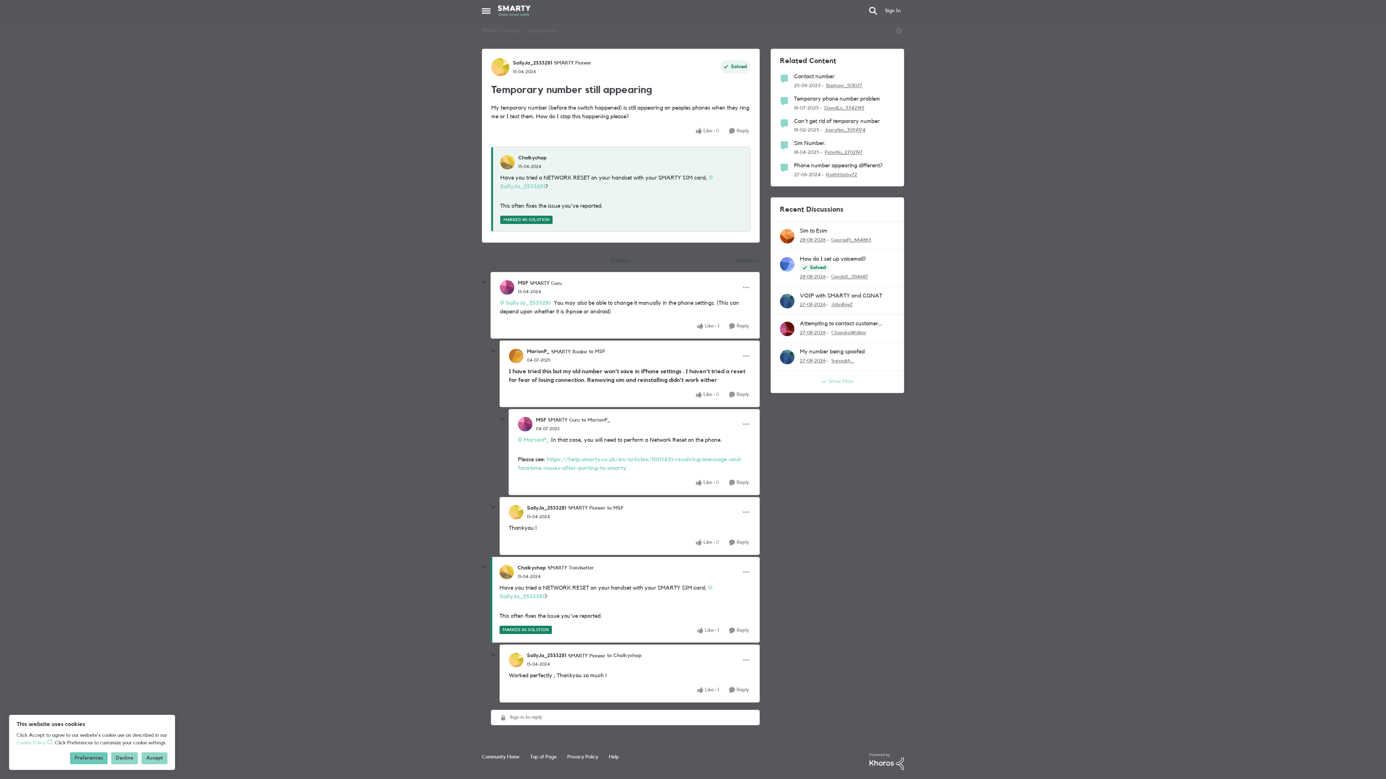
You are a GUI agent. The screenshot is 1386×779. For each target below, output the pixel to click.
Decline (124, 758)
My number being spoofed (832, 352)
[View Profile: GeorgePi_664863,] (787, 236)
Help (614, 757)
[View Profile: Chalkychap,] (507, 162)
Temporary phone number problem (837, 99)
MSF (523, 283)
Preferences (89, 758)
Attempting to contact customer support (839, 324)
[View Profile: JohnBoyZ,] (787, 301)
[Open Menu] (899, 31)
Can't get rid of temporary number (837, 121)
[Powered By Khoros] (886, 761)
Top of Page (543, 757)
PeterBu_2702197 (844, 152)
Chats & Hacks (543, 30)
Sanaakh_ (842, 361)
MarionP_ (538, 351)
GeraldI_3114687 (849, 277)
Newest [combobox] (748, 261)
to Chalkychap (624, 655)
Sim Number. (810, 143)
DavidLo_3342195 (844, 108)
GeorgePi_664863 (851, 240)
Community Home (500, 757)
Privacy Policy (582, 757)
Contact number (814, 76)
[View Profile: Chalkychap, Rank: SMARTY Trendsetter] (507, 572)
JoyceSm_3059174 (845, 130)
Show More (841, 381)
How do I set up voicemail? (833, 259)
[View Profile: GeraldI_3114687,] (787, 264)
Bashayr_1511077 (844, 85)
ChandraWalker (848, 332)
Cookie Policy (31, 742)
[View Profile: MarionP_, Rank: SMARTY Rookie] (516, 356)
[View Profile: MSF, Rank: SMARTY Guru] (507, 287)
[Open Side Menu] (486, 10)
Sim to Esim (813, 231)
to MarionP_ (595, 420)
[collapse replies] (484, 282)
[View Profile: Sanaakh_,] (787, 357)
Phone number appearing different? (838, 165)
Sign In (893, 10)
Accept (154, 758)
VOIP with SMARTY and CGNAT (841, 296)
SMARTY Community (501, 30)
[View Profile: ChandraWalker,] (787, 329)
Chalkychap (532, 157)
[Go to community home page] (514, 10)
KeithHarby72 (841, 174)
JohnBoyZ (842, 304)
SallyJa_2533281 (532, 63)
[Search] (873, 10)
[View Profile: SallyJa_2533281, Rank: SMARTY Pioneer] (500, 67)
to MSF (597, 351)
